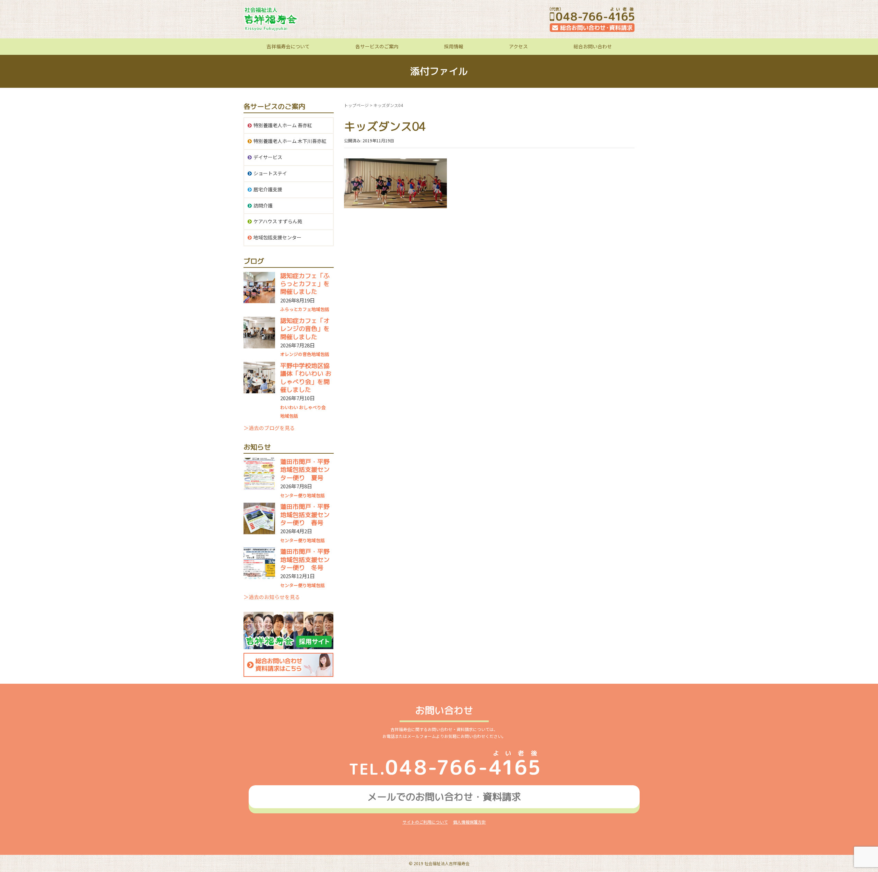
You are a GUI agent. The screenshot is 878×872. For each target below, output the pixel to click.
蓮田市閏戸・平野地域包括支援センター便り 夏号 (305, 469)
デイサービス (267, 157)
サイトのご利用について (425, 822)
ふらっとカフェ (295, 309)
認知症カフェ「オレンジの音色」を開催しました (305, 328)
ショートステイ (270, 173)
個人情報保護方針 (469, 822)
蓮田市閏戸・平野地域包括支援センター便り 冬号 (305, 559)
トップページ (356, 105)
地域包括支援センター (277, 237)
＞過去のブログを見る (269, 427)
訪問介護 (263, 205)
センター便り (293, 495)
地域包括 (320, 309)
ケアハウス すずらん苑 (277, 221)
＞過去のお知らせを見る (272, 596)
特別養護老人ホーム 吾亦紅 (282, 125)
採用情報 (453, 46)
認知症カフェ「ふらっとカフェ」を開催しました (305, 284)
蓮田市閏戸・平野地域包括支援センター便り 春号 (305, 514)
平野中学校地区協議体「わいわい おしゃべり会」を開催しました (305, 377)
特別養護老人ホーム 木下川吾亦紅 (290, 141)
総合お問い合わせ (592, 46)
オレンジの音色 (295, 354)
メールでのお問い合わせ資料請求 (444, 796)
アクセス (518, 46)
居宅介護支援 (267, 189)
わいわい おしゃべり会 (303, 407)
